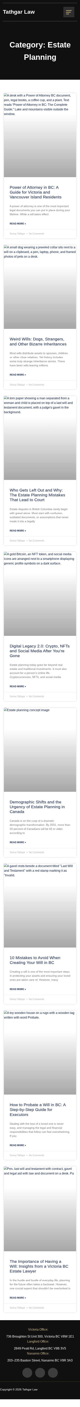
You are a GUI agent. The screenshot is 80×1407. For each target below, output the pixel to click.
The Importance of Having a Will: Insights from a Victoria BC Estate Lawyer (39, 1266)
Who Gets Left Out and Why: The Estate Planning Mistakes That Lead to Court (37, 495)
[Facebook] (27, 1373)
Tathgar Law (19, 12)
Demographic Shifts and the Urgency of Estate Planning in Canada (37, 807)
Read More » (18, 223)
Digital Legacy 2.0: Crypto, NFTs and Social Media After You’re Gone (40, 651)
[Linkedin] (53, 1373)
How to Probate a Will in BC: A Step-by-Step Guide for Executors (38, 1109)
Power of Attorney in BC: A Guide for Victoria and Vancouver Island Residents (36, 192)
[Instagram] (40, 1373)
